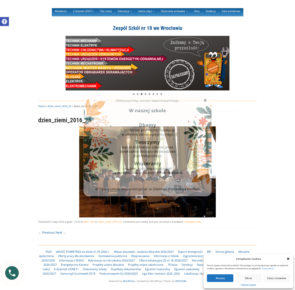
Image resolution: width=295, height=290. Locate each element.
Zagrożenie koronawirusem (200, 256)
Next (225, 62)
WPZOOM (180, 281)
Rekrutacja (123, 11)
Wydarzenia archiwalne (173, 11)
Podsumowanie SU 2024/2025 (119, 273)
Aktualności (61, 11)
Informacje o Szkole (166, 256)
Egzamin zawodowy (186, 269)
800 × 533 (88, 221)
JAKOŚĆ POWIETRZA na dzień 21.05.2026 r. (83, 252)
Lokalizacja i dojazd (196, 273)
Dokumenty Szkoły (95, 269)
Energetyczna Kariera (74, 265)
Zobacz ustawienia (276, 278)
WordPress (129, 281)
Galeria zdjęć (145, 11)
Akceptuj (220, 278)
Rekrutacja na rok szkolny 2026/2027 (111, 260)
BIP (209, 252)
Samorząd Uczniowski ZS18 (77, 273)
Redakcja (211, 11)
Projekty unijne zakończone (145, 265)
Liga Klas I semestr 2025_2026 (161, 273)
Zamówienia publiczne (112, 256)
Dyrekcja (187, 265)
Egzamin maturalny (157, 269)
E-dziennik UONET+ (83, 11)
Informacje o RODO (71, 260)
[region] (147, 63)
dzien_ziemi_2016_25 (59, 106)
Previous (69, 62)
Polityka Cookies (248, 285)
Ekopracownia (140, 256)
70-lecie (172, 265)
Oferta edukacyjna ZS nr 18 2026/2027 (163, 260)
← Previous (46, 232)
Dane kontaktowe (231, 11)
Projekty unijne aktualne (108, 265)
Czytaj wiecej (268, 268)
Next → (60, 232)
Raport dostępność (190, 252)
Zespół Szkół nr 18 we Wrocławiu (147, 28)
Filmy (197, 11)
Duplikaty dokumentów (126, 269)
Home (41, 106)
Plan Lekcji (106, 11)
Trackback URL (192, 221)
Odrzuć (248, 278)
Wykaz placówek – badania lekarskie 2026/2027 (144, 252)
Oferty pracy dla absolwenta (76, 256)
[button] (4, 21)
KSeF (49, 252)
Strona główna (224, 252)
